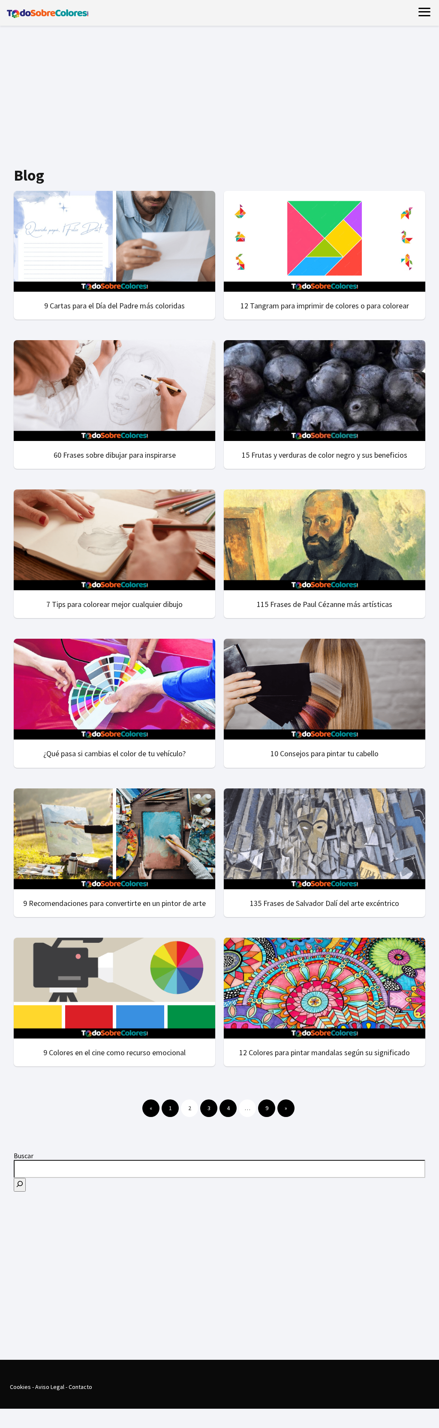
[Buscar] (20, 1185)
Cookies (20, 1387)
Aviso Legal (49, 1387)
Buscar (23, 1155)
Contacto (80, 1387)
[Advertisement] (219, 97)
